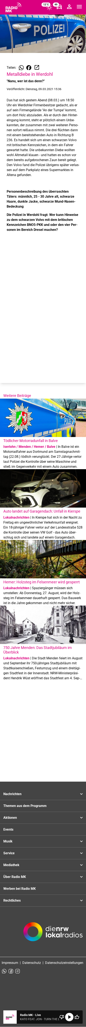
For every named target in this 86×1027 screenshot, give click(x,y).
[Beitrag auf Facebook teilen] (28, 67)
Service (9, 853)
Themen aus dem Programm (25, 806)
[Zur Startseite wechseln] (13, 7)
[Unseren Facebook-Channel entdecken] (10, 971)
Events (8, 829)
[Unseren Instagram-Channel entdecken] (17, 971)
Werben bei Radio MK (19, 889)
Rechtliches (12, 900)
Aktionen (10, 818)
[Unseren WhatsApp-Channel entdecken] (4, 971)
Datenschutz (31, 963)
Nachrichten (12, 794)
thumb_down (61, 1017)
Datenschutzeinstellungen (64, 963)
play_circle (69, 1017)
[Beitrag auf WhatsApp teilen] (21, 67)
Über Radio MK (14, 877)
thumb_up (76, 1017)
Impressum (10, 963)
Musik (8, 841)
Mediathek (11, 865)
